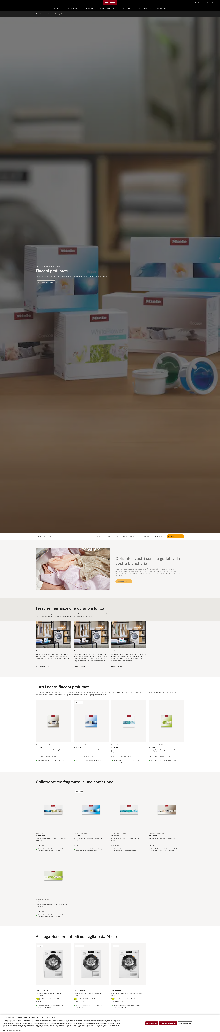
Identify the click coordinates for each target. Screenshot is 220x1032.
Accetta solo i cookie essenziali (168, 1023)
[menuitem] (57, 8)
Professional (161, 8)
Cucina (56, 8)
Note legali (5, 1030)
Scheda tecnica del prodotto (50, 998)
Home (37, 14)
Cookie (20, 1030)
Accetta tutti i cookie (151, 1023)
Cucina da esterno (127, 8)
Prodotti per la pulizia (107, 8)
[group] (53, 731)
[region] (110, 644)
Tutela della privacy (13, 1030)
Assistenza (147, 8)
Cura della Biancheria (72, 8)
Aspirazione (89, 8)
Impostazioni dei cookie (185, 1023)
